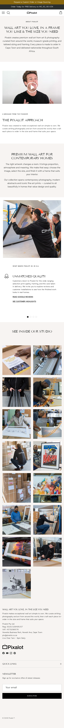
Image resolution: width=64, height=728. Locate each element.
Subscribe (32, 377)
